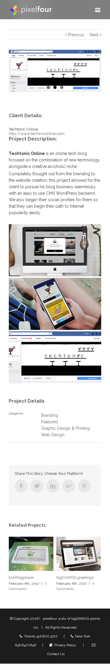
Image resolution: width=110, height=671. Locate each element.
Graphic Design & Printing (65, 428)
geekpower (93, 577)
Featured (49, 421)
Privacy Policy (64, 645)
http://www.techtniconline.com (37, 133)
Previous (76, 34)
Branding (49, 415)
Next (94, 34)
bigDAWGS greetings (54, 577)
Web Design (53, 434)
